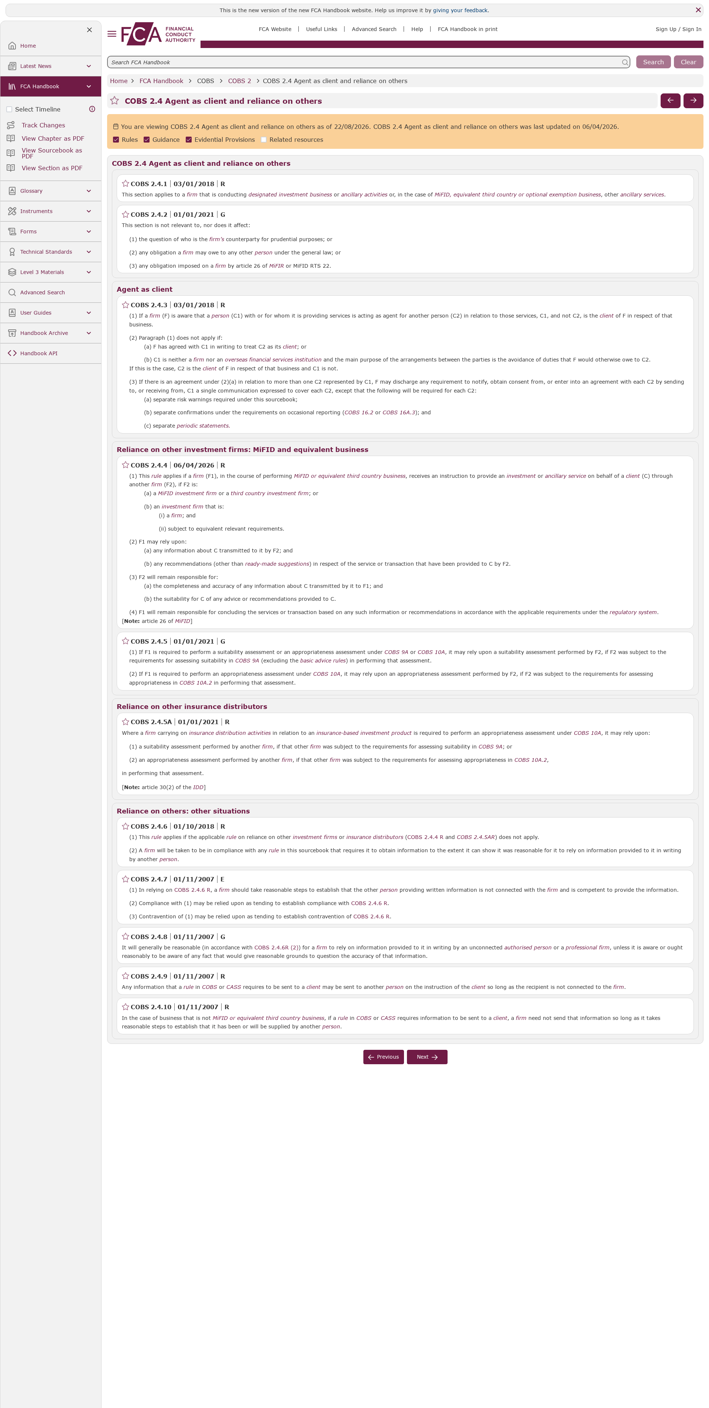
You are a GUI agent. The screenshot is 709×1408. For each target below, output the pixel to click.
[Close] (698, 10)
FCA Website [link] (275, 29)
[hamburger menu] (111, 34)
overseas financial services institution (273, 359)
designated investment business (290, 194)
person (264, 252)
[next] (693, 100)
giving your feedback (460, 10)
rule (156, 476)
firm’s (216, 239)
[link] (158, 34)
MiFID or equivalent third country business (349, 476)
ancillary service (565, 476)
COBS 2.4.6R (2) (276, 947)
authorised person (528, 947)
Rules (130, 139)
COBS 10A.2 (195, 682)
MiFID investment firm (187, 493)
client (607, 315)
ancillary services (642, 194)
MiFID (182, 621)
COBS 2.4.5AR (476, 837)
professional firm (588, 947)
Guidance (166, 139)
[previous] (671, 100)
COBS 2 (239, 80)
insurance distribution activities (230, 733)
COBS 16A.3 (399, 412)
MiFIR (276, 265)
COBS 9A (396, 652)
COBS (205, 80)
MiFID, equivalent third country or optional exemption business (518, 194)
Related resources (296, 139)
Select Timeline (38, 109)
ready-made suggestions (277, 563)
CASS (233, 987)
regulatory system (633, 612)
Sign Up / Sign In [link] (679, 29)
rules (339, 660)
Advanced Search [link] (374, 29)
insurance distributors (374, 837)
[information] (92, 109)
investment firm (182, 506)
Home (119, 80)
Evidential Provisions (225, 139)
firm (192, 194)
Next (423, 1057)
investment (521, 476)
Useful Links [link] (321, 29)
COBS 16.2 (359, 412)
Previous (388, 1057)
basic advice (315, 660)
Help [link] (417, 29)
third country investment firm (270, 493)
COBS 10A (431, 652)
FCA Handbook (161, 80)
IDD (198, 787)
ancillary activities (364, 194)
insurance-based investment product (364, 733)
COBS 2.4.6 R (192, 890)
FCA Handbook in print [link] (468, 29)
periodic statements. (203, 425)
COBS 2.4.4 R (425, 837)
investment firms (315, 837)
